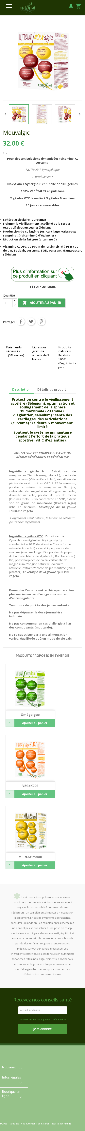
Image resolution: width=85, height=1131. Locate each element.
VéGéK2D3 (30, 786)
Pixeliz (67, 1123)
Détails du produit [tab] (51, 389)
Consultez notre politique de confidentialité (42, 1019)
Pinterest (41, 321)
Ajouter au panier (41, 302)
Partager (21, 321)
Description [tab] (21, 389)
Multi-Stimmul (30, 857)
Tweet (31, 321)
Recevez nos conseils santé (42, 1000)
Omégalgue (30, 714)
